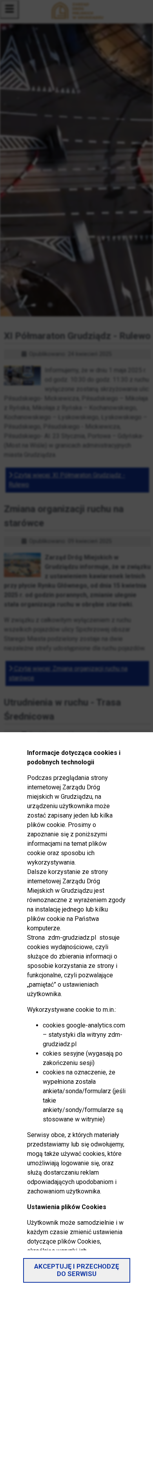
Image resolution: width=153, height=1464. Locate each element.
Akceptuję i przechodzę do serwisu (76, 1270)
